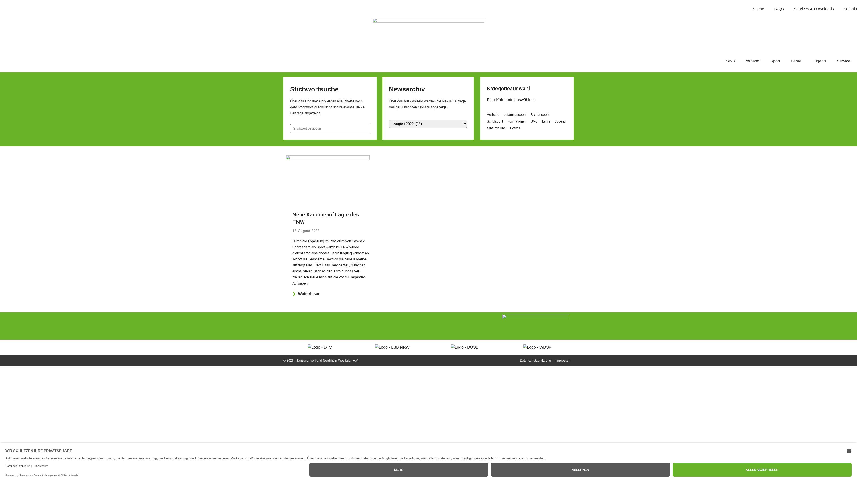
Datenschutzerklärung (535, 360)
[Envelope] (311, 324)
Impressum (563, 360)
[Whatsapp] (301, 324)
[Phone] (291, 324)
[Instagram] (332, 324)
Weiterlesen (306, 293)
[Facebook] (321, 324)
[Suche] (365, 128)
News (730, 61)
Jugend (819, 61)
